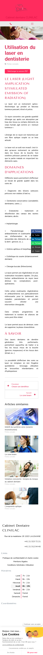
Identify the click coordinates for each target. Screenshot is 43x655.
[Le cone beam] (21, 444)
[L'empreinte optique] (21, 496)
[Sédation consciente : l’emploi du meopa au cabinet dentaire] (21, 468)
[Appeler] (11, 23)
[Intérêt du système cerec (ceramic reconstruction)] (21, 416)
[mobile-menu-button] (32, 23)
